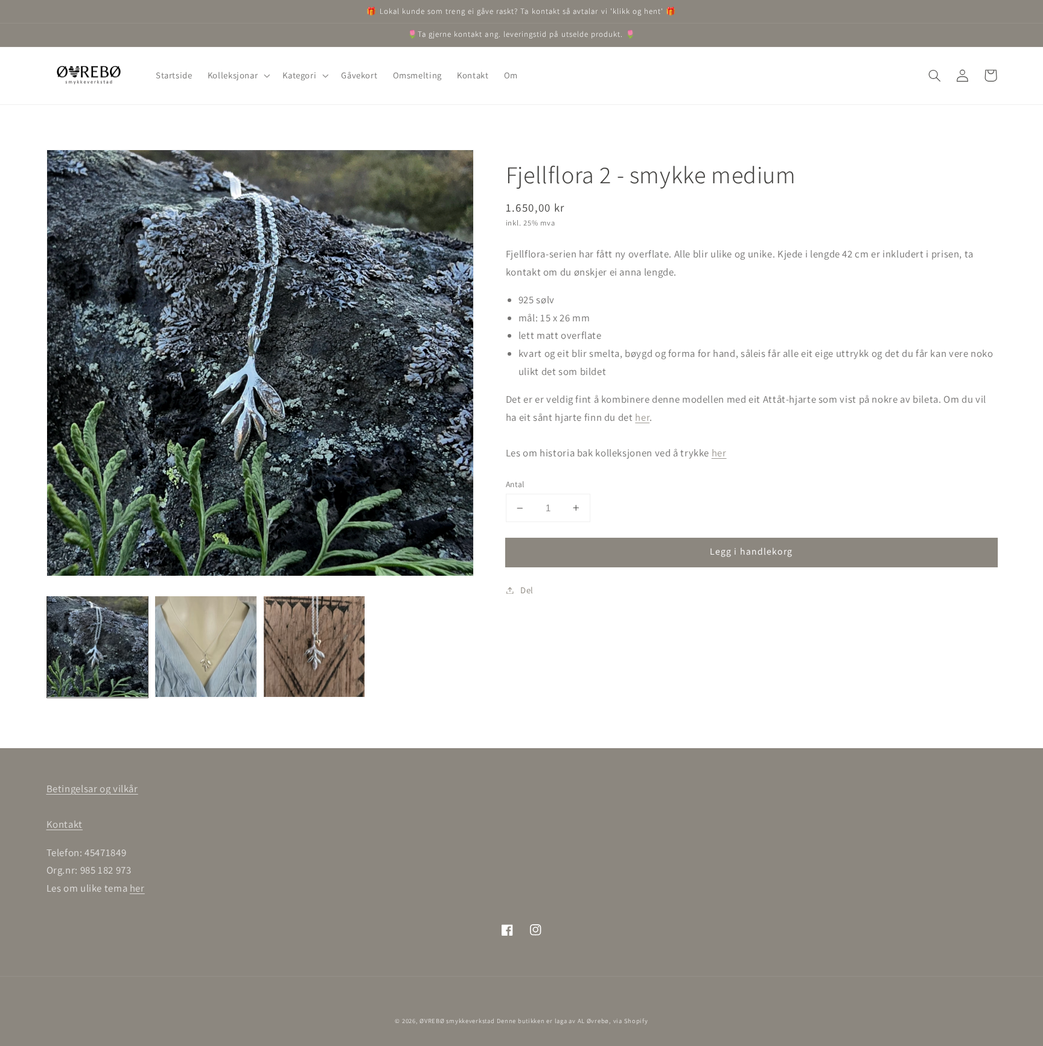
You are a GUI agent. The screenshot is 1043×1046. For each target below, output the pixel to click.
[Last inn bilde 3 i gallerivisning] (314, 647)
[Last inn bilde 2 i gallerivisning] (206, 647)
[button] (237, 75)
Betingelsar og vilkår (92, 788)
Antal (515, 484)
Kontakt (64, 824)
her (642, 417)
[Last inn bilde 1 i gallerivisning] (97, 647)
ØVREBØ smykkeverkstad (456, 1020)
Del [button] (527, 590)
